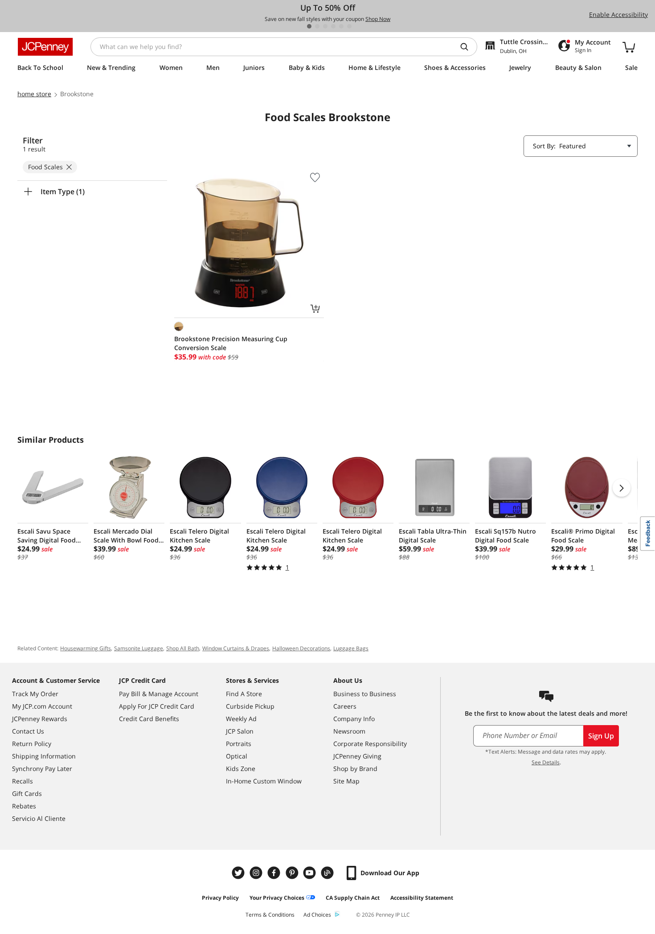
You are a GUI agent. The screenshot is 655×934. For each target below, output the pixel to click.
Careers (344, 706)
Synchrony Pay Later (42, 768)
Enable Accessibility (618, 14)
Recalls (22, 781)
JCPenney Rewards (39, 718)
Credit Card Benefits (149, 718)
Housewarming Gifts (85, 648)
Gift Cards (27, 793)
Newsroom (349, 731)
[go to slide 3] (325, 26)
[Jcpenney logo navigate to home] (45, 47)
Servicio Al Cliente (39, 818)
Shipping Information (44, 756)
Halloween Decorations (301, 648)
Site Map (346, 781)
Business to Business (364, 693)
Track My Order (35, 693)
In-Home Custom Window (264, 781)
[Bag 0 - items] (629, 47)
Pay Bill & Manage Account (158, 693)
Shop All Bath (182, 648)
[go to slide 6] (349, 26)
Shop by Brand (355, 768)
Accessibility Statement (421, 897)
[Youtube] (310, 873)
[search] (468, 47)
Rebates (24, 806)
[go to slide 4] (333, 26)
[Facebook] (275, 873)
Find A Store (244, 693)
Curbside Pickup (250, 706)
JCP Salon (240, 731)
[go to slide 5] (341, 26)
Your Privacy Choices (277, 897)
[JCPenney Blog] (328, 873)
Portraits (238, 743)
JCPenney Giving (357, 756)
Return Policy (31, 743)
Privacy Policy (220, 897)
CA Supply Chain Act (353, 897)
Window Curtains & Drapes (235, 648)
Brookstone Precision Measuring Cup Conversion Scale (230, 343)
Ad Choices (317, 914)
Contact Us (28, 731)
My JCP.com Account (42, 706)
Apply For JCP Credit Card (156, 706)
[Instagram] (257, 873)
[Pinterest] (293, 873)
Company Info (354, 718)
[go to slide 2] (317, 26)
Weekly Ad (241, 718)
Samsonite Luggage (138, 648)
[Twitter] (239, 873)
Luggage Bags (350, 648)
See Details (546, 762)
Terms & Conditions (270, 914)
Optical (236, 756)
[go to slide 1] (309, 26)
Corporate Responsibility (370, 743)
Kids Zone (240, 768)
